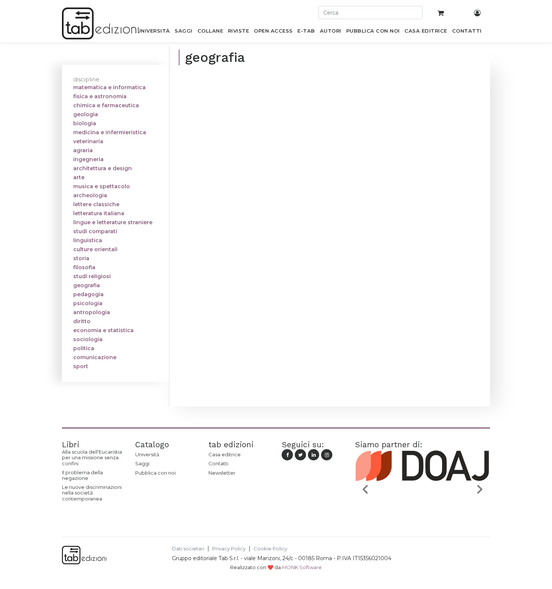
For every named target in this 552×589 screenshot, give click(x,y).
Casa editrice (224, 454)
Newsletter (221, 473)
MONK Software (302, 567)
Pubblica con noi (155, 473)
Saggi (142, 463)
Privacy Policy (229, 549)
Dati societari (188, 549)
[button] (365, 489)
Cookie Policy (270, 549)
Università (147, 454)
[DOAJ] (400, 507)
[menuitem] (153, 32)
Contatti (218, 463)
